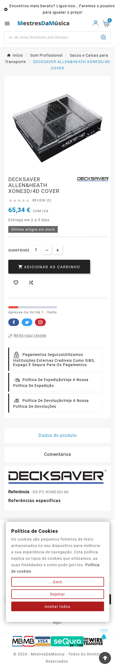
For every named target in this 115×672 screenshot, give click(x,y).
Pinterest (40, 322)
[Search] (103, 37)
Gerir (57, 582)
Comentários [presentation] (57, 454)
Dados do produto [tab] (58, 435)
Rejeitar (57, 594)
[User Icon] (96, 23)
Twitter (27, 322)
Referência (19, 491)
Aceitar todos (57, 606)
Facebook (13, 322)
